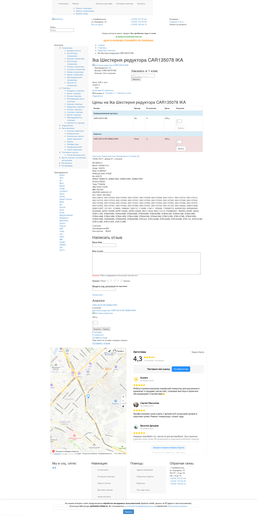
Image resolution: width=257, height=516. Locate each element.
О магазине (63, 3)
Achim (62, 175)
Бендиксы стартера (75, 90)
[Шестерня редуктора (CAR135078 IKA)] (110, 64)
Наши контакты (104, 496)
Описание (96, 156)
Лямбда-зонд (72, 144)
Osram (62, 223)
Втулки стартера (74, 96)
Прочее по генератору (72, 84)
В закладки (97, 90)
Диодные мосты (74, 50)
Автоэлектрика (68, 128)
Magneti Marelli (66, 215)
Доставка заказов (105, 489)
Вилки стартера (74, 93)
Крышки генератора (75, 58)
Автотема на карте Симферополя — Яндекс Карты (168, 452)
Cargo (62, 188)
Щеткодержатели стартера (74, 118)
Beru (62, 183)
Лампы (70, 141)
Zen (61, 247)
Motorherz (64, 220)
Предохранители (74, 146)
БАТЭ (62, 250)
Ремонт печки (82, 13)
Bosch (62, 185)
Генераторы (67, 47)
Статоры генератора (76, 69)
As (61, 180)
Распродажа (67, 165)
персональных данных (177, 506)
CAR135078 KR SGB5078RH (104, 305)
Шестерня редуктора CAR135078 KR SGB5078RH (114, 310)
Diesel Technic (66, 199)
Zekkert (63, 244)
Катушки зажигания (75, 130)
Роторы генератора (75, 66)
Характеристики (109, 156)
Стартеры (66, 88)
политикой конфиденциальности (140, 506)
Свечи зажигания (74, 149)
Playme (63, 226)
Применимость (122, 156)
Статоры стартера (75, 112)
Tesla (62, 231)
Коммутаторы (73, 133)
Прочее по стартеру (76, 122)
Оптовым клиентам (124, 3)
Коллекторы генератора (72, 54)
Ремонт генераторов (85, 11)
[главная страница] (57, 18)
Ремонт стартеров (84, 8)
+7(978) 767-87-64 (139, 19)
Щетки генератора (75, 74)
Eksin (62, 201)
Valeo (62, 236)
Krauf (62, 209)
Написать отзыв (124, 93)
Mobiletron (64, 218)
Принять (128, 511)
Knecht (62, 207)
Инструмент (67, 163)
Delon (62, 193)
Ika (61, 204)
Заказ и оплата (104, 483)
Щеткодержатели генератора (74, 78)
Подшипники (67, 125)
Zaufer (62, 242)
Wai (61, 239)
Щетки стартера (74, 114)
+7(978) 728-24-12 (139, 24)
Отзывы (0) (134, 156)
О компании (103, 469)
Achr (61, 177)
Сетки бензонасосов (76, 154)
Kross (62, 212)
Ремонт (76, 3)
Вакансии (141, 483)
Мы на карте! (97, 24)
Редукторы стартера (76, 106)
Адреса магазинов (145, 469)
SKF (61, 228)
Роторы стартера (74, 109)
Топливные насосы (70, 152)
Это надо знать (143, 489)
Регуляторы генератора (72, 62)
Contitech (64, 191)
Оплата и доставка (104, 3)
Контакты (141, 3)
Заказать (136, 79)
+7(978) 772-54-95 (139, 21)
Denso (62, 196)
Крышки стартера (74, 104)
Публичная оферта (145, 476)
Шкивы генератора (75, 72)
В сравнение (108, 90)
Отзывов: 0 (110, 93)
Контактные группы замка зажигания (75, 137)
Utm (61, 234)
